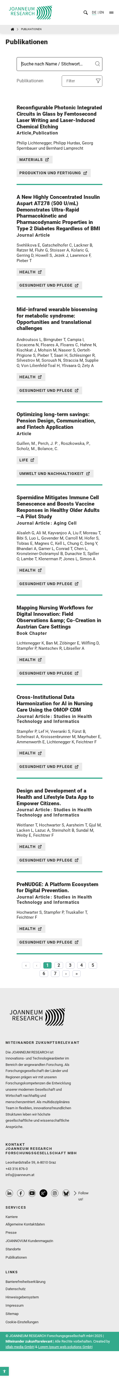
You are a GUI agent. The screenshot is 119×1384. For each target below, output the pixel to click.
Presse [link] (11, 1232)
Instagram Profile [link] (55, 1193)
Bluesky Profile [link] (66, 1193)
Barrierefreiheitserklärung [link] (25, 1282)
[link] (4, 1371)
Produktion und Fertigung (50, 173)
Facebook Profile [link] (21, 1193)
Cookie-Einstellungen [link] (22, 1322)
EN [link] (101, 12)
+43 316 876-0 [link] (17, 1169)
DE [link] (94, 12)
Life (23, 460)
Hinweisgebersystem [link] (22, 1297)
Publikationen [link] (16, 1257)
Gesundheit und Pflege (46, 285)
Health (27, 272)
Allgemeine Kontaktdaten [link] (25, 1224)
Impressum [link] (15, 1305)
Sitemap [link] (12, 1314)
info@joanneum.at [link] (20, 1175)
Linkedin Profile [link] (9, 1193)
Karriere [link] (12, 1217)
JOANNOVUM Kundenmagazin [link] (29, 1241)
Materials (31, 159)
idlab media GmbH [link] (20, 1347)
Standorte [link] (13, 1249)
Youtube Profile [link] (32, 1193)
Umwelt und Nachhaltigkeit (51, 473)
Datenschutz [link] (15, 1289)
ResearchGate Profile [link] (43, 1193)
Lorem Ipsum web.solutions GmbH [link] (65, 1347)
